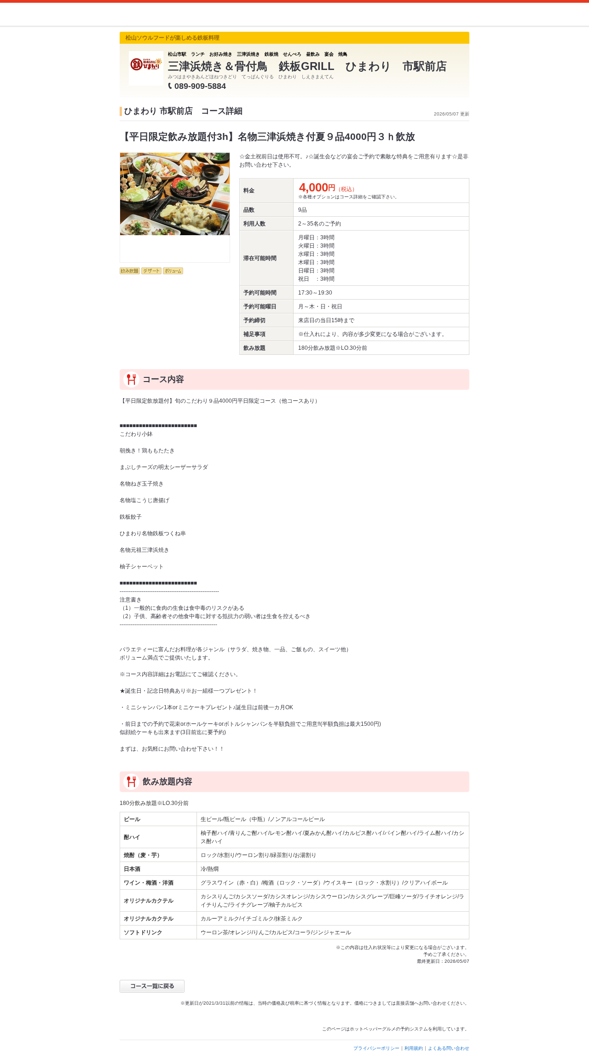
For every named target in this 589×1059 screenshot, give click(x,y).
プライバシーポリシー (376, 1048)
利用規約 (413, 1048)
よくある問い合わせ (448, 1048)
